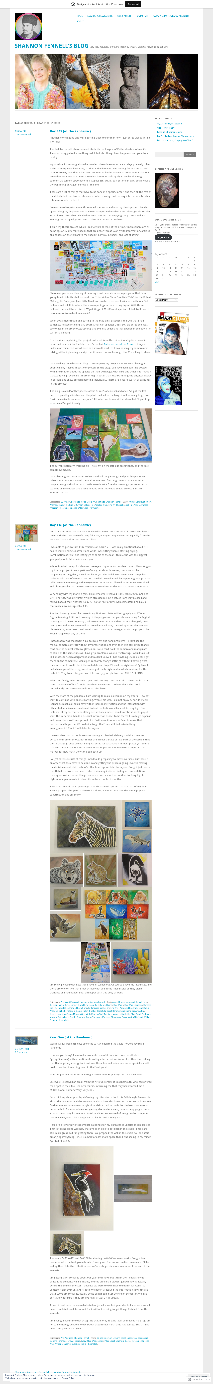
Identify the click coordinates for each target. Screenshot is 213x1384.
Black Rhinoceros (86, 1005)
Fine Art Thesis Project (118, 505)
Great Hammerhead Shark (119, 1011)
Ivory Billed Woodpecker (92, 1341)
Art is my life (124, 16)
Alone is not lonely (165, 128)
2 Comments (21, 1052)
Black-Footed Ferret (103, 1005)
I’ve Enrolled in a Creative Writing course (176, 136)
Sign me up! (163, 237)
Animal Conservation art (140, 502)
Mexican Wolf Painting (101, 1014)
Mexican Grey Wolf (81, 1014)
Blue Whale (118, 1005)
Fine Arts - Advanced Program (124, 1008)
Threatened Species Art (121, 1017)
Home (80, 16)
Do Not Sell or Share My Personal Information (60, 1372)
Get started (133, 4)
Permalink (94, 508)
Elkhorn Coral (81, 1008)
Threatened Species (68, 508)
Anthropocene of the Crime (62, 505)
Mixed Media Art (88, 502)
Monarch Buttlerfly (121, 1014)
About (80, 21)
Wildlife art (83, 508)
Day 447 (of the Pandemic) (70, 131)
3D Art (64, 502)
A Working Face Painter (99, 16)
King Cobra (67, 1014)
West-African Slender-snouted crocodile (68, 1344)
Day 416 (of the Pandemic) (70, 525)
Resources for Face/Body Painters (171, 16)
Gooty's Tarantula (97, 1011)
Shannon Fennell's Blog (52, 46)
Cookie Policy (68, 1378)
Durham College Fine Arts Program (91, 505)
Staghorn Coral (84, 1017)
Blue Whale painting (133, 1005)
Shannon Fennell (113, 502)
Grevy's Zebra (138, 1011)
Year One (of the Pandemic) (71, 1037)
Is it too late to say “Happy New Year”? (175, 140)
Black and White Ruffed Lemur (63, 1005)
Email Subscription (168, 220)
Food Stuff (142, 16)
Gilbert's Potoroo (67, 1011)
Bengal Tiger (141, 1002)
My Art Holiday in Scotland (169, 123)
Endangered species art (98, 1008)
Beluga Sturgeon (104, 1338)
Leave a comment (23, 134)
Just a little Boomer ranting (169, 132)
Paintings (100, 502)
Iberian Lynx (55, 1014)
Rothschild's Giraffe (67, 1017)
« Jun (157, 282)
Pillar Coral (136, 1014)
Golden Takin (82, 1011)
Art (69, 502)
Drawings (75, 502)
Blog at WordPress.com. (26, 1372)
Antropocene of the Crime (119, 344)
